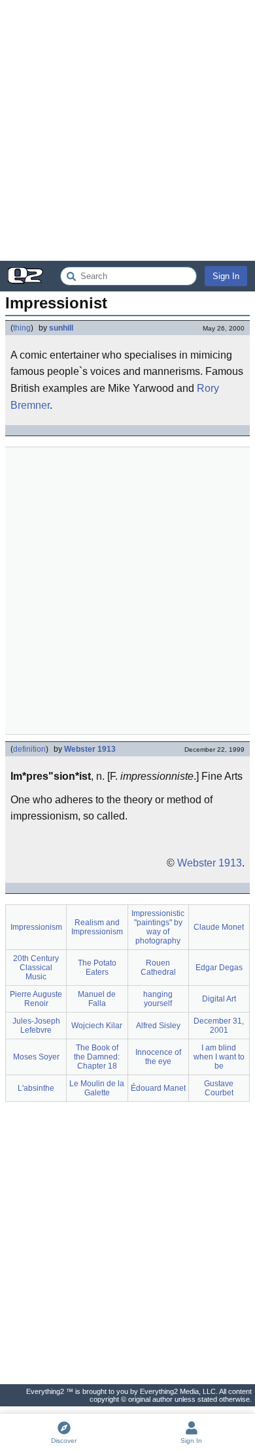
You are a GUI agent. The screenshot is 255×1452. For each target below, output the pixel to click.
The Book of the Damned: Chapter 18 (97, 1057)
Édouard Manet (158, 1088)
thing (22, 328)
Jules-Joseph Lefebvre (36, 1025)
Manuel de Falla (97, 999)
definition (29, 749)
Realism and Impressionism (97, 927)
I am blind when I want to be (219, 1057)
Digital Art (219, 998)
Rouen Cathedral (158, 967)
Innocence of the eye (158, 1057)
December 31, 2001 (219, 1025)
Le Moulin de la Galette (96, 1088)
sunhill (61, 328)
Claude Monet (219, 927)
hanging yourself (158, 999)
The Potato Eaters (97, 967)
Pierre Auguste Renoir (36, 999)
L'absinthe (36, 1088)
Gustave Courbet (218, 1088)
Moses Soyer (36, 1056)
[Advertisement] (127, 130)
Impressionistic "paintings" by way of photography (157, 927)
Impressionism (36, 927)
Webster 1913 (90, 749)
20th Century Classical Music (36, 967)
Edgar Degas (219, 967)
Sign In (225, 276)
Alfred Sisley (158, 1025)
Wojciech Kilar (96, 1025)
